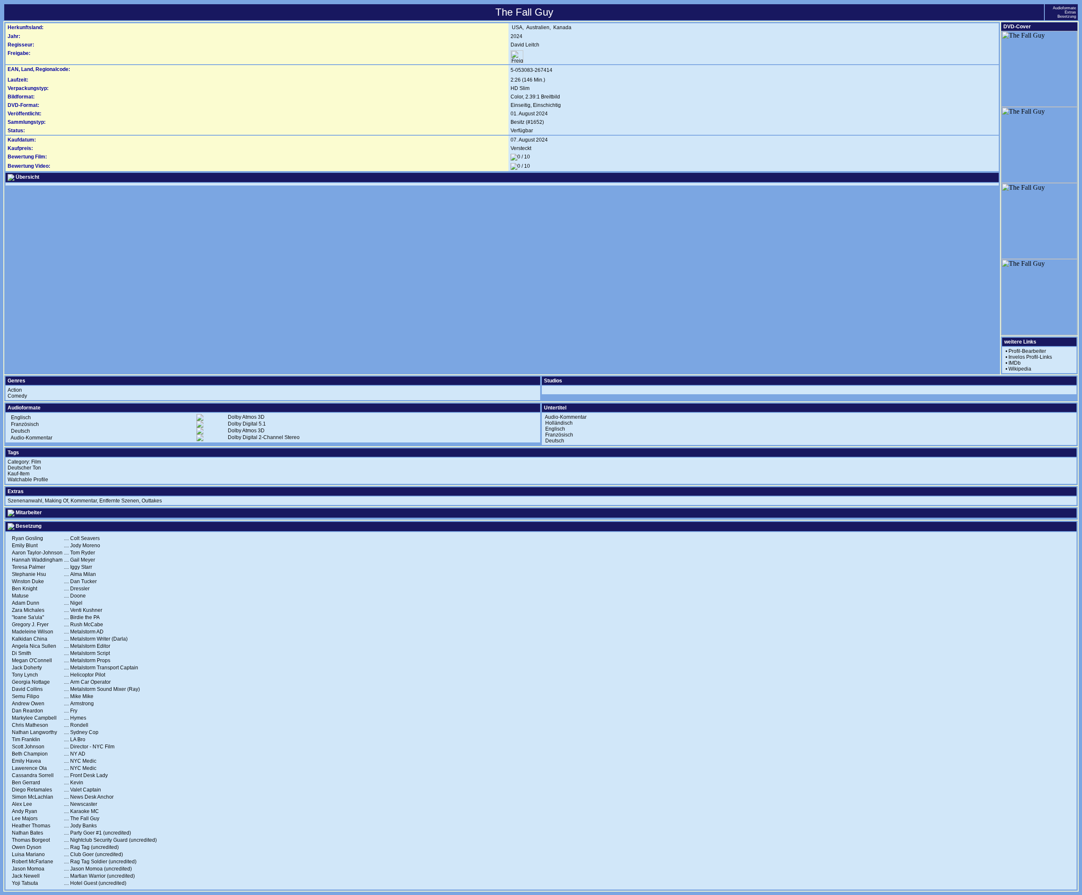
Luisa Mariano (28, 854)
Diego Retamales (32, 790)
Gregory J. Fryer (30, 625)
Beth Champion (30, 754)
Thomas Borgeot (31, 840)
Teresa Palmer (28, 567)
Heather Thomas (31, 826)
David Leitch (525, 45)
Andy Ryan (24, 811)
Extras (1070, 12)
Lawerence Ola (29, 768)
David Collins (27, 689)
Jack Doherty (27, 668)
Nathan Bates (27, 833)
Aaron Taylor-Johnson (37, 553)
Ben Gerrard (26, 783)
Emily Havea (26, 761)
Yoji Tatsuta (25, 883)
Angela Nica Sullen (34, 646)
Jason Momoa (28, 869)
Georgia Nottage (31, 682)
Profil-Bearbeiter (1027, 351)
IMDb (1014, 363)
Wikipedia (1019, 369)
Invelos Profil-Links (1030, 357)
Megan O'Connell (32, 660)
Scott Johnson (28, 747)
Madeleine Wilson (32, 632)
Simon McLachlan (32, 797)
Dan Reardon (27, 711)
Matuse (20, 596)
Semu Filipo (25, 696)
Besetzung (1066, 16)
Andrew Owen (28, 704)
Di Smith (21, 653)
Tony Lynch (25, 675)
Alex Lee (22, 804)
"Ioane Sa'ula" (28, 617)
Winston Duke (28, 581)
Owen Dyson (26, 847)
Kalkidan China (29, 639)
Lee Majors (25, 818)
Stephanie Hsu (29, 574)
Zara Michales (28, 610)
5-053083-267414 (531, 70)
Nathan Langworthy (34, 732)
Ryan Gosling (27, 538)
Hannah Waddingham (37, 560)
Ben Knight (24, 589)
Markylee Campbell (34, 718)
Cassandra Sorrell (33, 775)
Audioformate (1064, 8)
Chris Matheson (30, 725)
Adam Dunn (25, 603)
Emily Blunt (25, 545)
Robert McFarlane (32, 862)
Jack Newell (26, 876)
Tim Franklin (26, 739)
